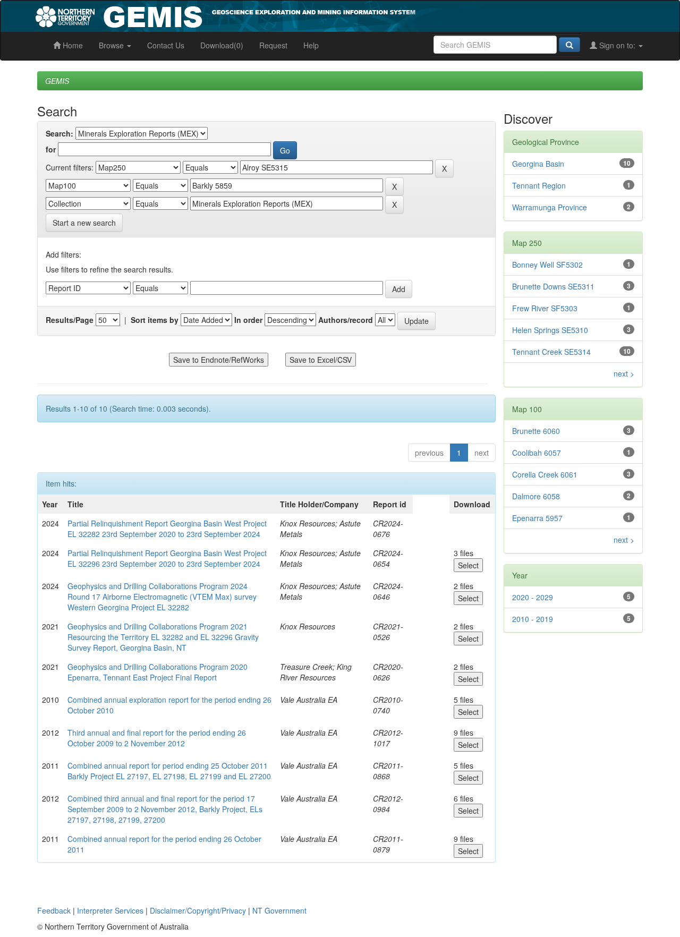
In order (248, 319)
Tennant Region (539, 185)
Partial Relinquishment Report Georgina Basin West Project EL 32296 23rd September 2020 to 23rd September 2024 (167, 558)
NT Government (279, 910)
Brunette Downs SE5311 (553, 286)
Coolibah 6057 (536, 452)
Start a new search (84, 222)
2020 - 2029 (532, 597)
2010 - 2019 (532, 619)
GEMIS (57, 80)
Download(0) (221, 45)
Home (72, 45)
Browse (112, 45)
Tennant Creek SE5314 (551, 351)
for (51, 149)
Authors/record (345, 319)
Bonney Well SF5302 (547, 264)
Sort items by (154, 319)
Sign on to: (617, 45)
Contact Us (165, 45)
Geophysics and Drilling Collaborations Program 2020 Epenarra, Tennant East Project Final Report (157, 672)
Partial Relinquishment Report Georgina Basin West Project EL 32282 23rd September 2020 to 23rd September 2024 (167, 528)
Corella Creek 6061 (544, 474)
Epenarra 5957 (537, 518)
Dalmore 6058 (536, 496)
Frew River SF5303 (544, 308)
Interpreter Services (110, 910)
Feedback (54, 910)
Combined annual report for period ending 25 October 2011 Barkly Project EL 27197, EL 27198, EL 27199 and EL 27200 (169, 770)
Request (273, 45)
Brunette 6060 (536, 430)
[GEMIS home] (305, 15)
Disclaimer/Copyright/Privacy (198, 910)
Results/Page (70, 319)
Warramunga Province (549, 207)
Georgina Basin (538, 163)
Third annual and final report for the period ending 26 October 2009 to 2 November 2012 (156, 737)
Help (311, 45)
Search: (59, 133)
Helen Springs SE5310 (550, 330)
